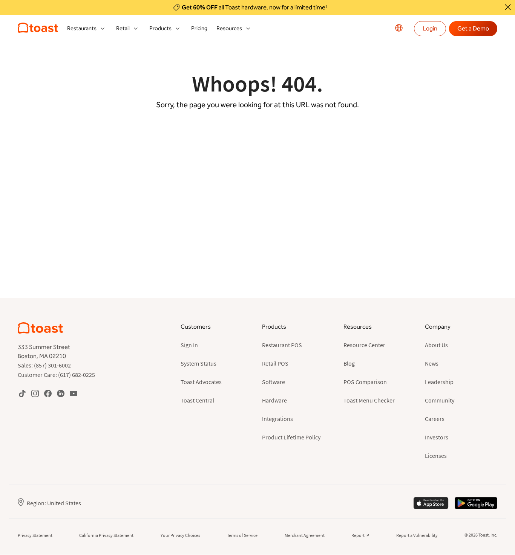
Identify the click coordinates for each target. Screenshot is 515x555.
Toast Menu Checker (369, 400)
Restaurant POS (282, 345)
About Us (436, 345)
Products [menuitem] (160, 28)
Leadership (439, 382)
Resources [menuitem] (229, 28)
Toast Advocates (201, 382)
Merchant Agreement (305, 535)
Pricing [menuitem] (199, 28)
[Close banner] (507, 7)
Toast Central (197, 400)
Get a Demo (473, 28)
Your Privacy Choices (180, 535)
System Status (198, 363)
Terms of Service (242, 535)
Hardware (274, 400)
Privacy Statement (35, 535)
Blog (349, 363)
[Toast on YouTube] (73, 393)
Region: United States (54, 503)
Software (273, 382)
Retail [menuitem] (123, 28)
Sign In (189, 345)
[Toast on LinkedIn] (60, 393)
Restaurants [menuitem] (82, 28)
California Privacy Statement (106, 535)
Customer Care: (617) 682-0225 (56, 374)
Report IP (360, 535)
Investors (436, 437)
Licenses (436, 455)
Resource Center (364, 345)
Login (430, 28)
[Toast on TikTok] (22, 393)
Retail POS (275, 363)
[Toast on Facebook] (47, 393)
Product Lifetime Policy (291, 437)
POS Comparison (365, 382)
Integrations (277, 418)
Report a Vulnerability (417, 535)
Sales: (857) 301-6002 (44, 365)
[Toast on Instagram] (35, 393)
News (431, 363)
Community (439, 400)
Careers (434, 418)
